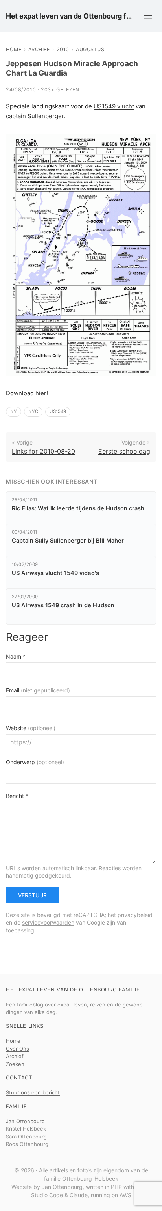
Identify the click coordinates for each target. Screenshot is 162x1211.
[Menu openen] (148, 15)
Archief (39, 49)
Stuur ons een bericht (33, 1092)
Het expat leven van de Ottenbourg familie (70, 16)
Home (13, 49)
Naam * (16, 656)
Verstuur (32, 895)
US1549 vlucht (114, 106)
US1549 (58, 411)
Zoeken (15, 1064)
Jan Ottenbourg (25, 1121)
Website (30, 728)
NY (13, 411)
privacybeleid (135, 915)
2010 (63, 49)
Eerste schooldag (124, 451)
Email (38, 690)
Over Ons (17, 1048)
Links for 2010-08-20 (43, 451)
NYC (33, 411)
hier (40, 393)
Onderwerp (35, 762)
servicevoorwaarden (48, 922)
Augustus (90, 49)
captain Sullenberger (35, 116)
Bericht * (17, 795)
